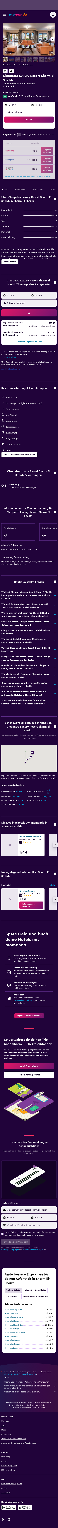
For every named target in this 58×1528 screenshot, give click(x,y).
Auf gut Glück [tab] (12, 1296)
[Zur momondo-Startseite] (18, 14)
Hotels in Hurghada (13, 1310)
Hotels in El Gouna (13, 1321)
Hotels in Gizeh (11, 1336)
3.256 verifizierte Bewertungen (34, 96)
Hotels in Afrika (26, 1402)
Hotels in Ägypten (42, 1402)
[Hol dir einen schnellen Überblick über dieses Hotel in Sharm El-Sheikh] (55, 199)
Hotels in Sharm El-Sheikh (36, 1405)
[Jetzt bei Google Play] (8, 1507)
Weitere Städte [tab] (13, 1290)
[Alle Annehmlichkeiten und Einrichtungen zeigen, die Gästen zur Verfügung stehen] (55, 388)
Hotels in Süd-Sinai (16, 1405)
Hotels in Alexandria (13, 1344)
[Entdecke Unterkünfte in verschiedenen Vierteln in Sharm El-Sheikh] (55, 874)
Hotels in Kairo (11, 1314)
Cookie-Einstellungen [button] (10, 369)
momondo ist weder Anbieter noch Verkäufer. (26, 1382)
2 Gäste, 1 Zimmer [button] (14, 112)
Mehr (52, 885)
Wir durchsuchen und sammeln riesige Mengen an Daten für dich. (27, 1387)
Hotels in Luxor (11, 1348)
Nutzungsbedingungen (10, 1250)
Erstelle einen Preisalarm (23, 1000)
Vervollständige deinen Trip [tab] (35, 1296)
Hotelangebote (12, 1402)
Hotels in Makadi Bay (14, 1325)
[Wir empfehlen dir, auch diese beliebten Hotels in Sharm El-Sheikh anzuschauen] (55, 824)
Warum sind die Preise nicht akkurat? (22, 1392)
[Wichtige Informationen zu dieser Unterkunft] (55, 512)
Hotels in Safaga (12, 1329)
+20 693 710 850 (11, 92)
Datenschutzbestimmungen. (33, 1250)
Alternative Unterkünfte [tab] (35, 1290)
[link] (31, 905)
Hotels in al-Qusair (13, 1340)
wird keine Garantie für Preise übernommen (20, 1374)
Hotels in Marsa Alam (14, 1317)
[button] (5, 15)
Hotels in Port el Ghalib (15, 1333)
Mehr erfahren (10, 357)
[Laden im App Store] (25, 1507)
